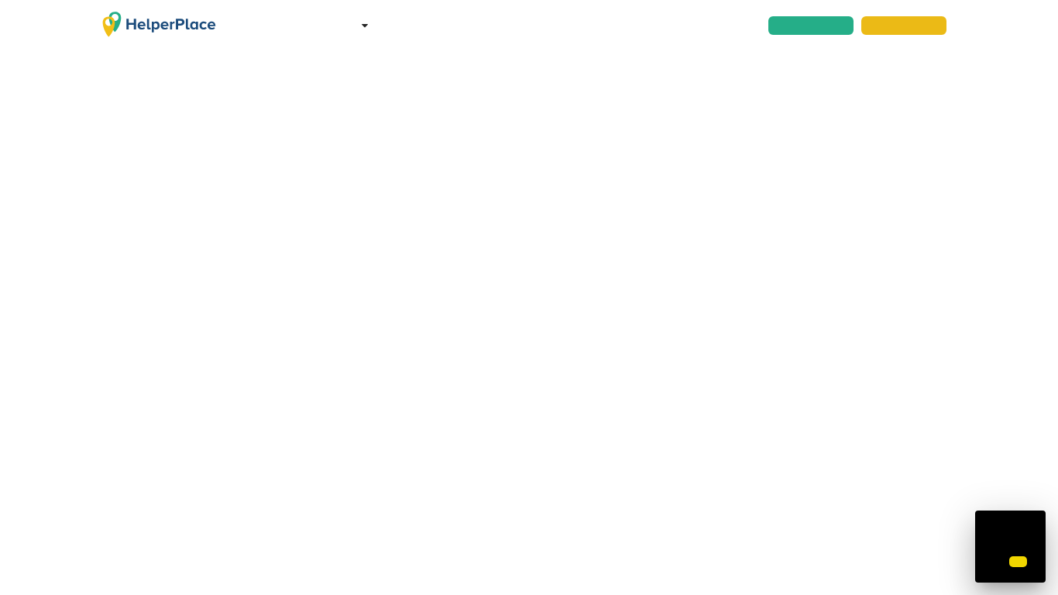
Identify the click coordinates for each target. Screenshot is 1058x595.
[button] (1018, 561)
